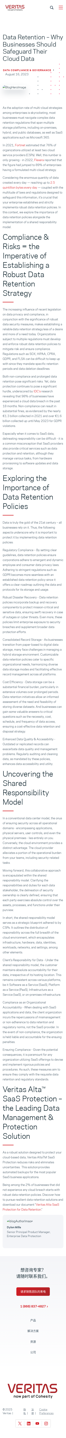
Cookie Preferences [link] (46, 1411)
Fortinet (20, 145)
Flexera (39, 160)
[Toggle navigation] (61, 7)
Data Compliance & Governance (27, 70)
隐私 (24, 1411)
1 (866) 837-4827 (33, 1306)
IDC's (37, 391)
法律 (32, 1411)
